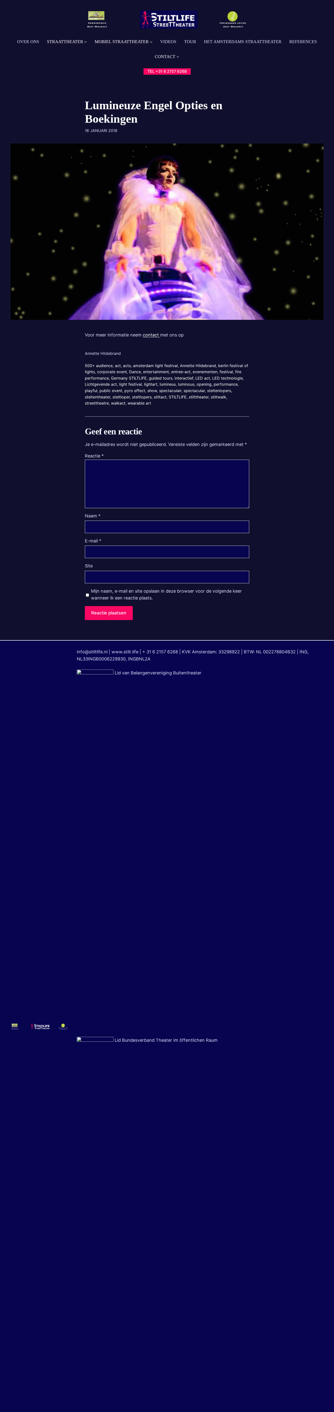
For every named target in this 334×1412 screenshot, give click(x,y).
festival (226, 371)
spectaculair (170, 390)
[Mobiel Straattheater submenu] (151, 41)
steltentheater (97, 397)
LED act (202, 378)
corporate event (112, 371)
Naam (92, 515)
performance (226, 384)
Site (89, 565)
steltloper (121, 397)
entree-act (180, 371)
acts (127, 365)
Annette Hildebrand (198, 365)
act (118, 365)
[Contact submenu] (178, 56)
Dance (135, 371)
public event (111, 390)
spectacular (194, 390)
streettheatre (97, 403)
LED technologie (227, 378)
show (152, 390)
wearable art (139, 403)
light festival (130, 384)
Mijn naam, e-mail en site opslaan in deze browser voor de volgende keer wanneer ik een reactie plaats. (166, 594)
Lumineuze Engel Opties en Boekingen (154, 112)
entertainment (156, 371)
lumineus (168, 384)
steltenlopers (219, 390)
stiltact (160, 397)
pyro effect (134, 390)
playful (91, 390)
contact (151, 334)
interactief (184, 378)
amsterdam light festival (155, 365)
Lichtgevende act (101, 384)
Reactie (94, 455)
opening (204, 384)
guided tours (160, 378)
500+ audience (99, 365)
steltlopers (142, 397)
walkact (118, 403)
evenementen (205, 371)
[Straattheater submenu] (85, 41)
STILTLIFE (178, 397)
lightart (150, 384)
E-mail (93, 540)
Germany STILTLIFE (129, 378)
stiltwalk (218, 397)
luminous (186, 384)
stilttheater (199, 397)
